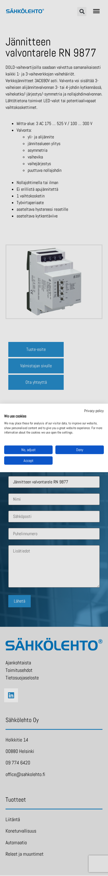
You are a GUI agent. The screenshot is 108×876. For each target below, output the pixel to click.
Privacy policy (94, 410)
